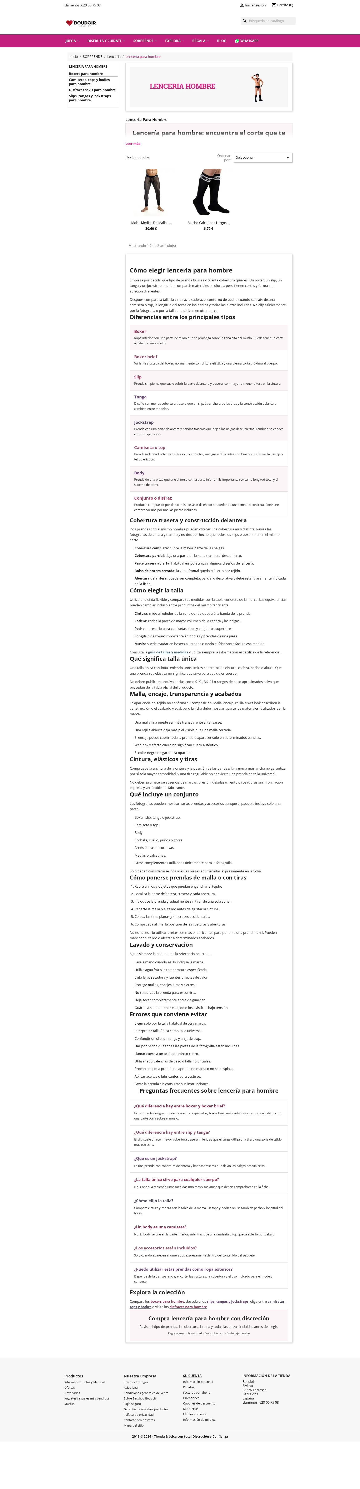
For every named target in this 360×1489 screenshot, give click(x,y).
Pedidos (188, 1387)
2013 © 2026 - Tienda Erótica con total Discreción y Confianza (180, 1436)
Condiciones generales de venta (146, 1393)
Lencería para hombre (88, 66)
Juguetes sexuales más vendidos (87, 1398)
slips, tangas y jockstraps (228, 1301)
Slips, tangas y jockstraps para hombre (90, 98)
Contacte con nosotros (139, 1420)
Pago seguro (132, 1404)
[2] (147, 233)
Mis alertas (191, 1409)
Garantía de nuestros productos (146, 1409)
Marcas (69, 1404)
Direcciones (191, 1398)
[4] (154, 233)
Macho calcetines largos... (208, 222)
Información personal (198, 1382)
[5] (158, 233)
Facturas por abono (196, 1392)
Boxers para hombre (86, 74)
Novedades (72, 1393)
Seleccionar (263, 157)
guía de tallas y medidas (168, 652)
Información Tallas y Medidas (84, 1382)
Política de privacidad (139, 1415)
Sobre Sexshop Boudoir (140, 1398)
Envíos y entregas (136, 1382)
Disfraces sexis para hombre (92, 90)
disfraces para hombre (188, 1307)
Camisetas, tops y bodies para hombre (89, 82)
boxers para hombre (167, 1301)
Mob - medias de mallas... (151, 222)
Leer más (132, 143)
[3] (151, 233)
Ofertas (69, 1387)
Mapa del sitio (134, 1425)
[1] (143, 233)
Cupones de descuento (199, 1403)
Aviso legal (131, 1387)
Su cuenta (192, 1375)
